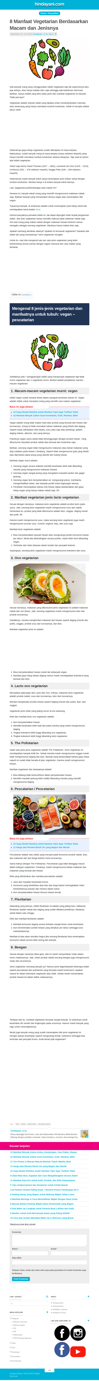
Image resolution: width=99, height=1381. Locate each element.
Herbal (23, 1124)
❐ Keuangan (15, 1352)
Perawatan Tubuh (44, 1124)
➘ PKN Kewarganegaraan (21, 1338)
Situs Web (16, 1258)
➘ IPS (13, 1331)
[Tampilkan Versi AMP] (56, 34)
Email (54, 1249)
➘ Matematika (16, 1335)
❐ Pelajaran (14, 1318)
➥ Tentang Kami (57, 1303)
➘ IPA (13, 1328)
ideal (38, 209)
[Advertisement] (49, 131)
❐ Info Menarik (15, 1361)
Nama (15, 1249)
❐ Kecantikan (15, 1356)
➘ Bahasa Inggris (18, 1325)
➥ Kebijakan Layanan (59, 1309)
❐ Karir (12, 1347)
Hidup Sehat (32, 1124)
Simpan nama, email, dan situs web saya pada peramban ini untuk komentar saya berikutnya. (49, 1271)
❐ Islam (13, 1343)
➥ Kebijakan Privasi (58, 1313)
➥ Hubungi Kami (57, 1306)
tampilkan (26, 295)
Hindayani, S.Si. (40, 34)
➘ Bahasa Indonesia (19, 1322)
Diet (17, 1124)
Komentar (16, 1232)
